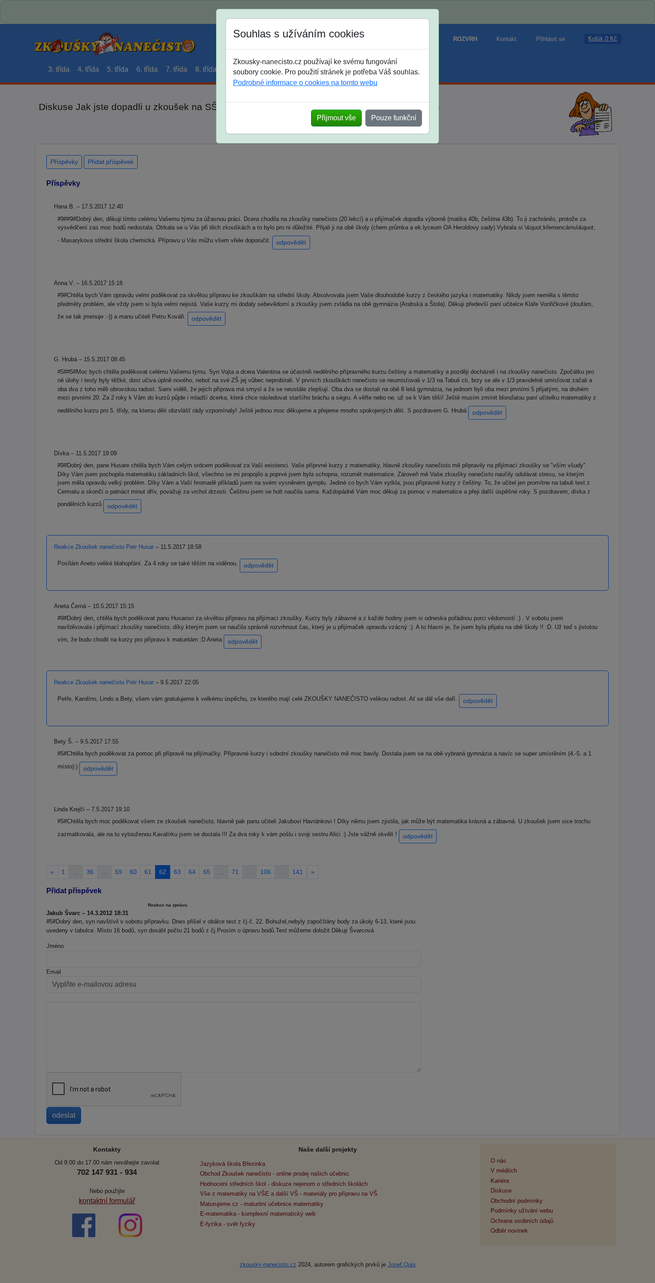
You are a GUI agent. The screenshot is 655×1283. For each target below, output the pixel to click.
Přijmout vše (336, 118)
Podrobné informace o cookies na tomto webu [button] (305, 82)
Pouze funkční (393, 118)
